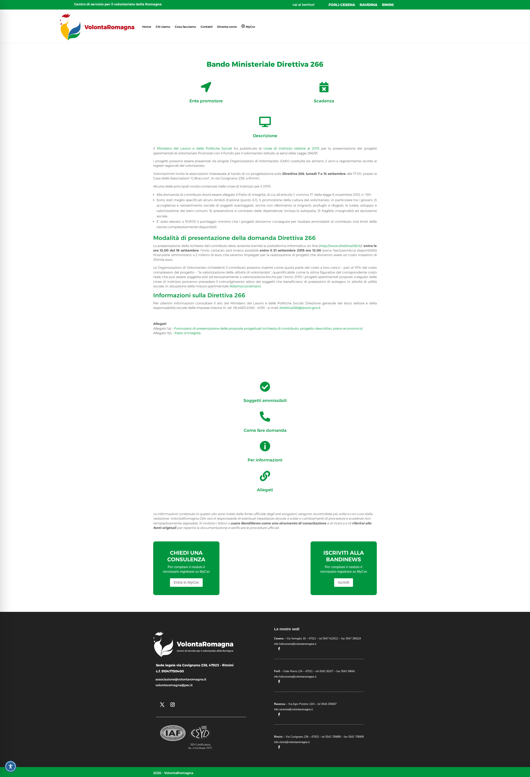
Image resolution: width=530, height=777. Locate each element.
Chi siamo (163, 27)
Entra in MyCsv (186, 582)
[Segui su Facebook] (279, 648)
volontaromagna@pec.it (174, 685)
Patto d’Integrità (188, 333)
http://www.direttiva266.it (340, 246)
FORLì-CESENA (342, 5)
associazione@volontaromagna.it (180, 679)
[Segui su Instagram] (172, 704)
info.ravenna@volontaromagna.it (293, 709)
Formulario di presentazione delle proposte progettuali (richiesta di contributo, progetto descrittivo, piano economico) (268, 328)
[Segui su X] (162, 704)
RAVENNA (368, 5)
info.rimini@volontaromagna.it (292, 742)
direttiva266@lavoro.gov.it (299, 308)
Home (146, 27)
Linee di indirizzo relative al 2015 (291, 148)
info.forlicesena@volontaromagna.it (295, 643)
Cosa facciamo (185, 27)
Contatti (207, 27)
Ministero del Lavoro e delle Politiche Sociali (194, 148)
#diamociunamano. (245, 286)
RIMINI (388, 5)
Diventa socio (227, 27)
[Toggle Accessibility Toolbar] (10, 766)
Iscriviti (343, 582)
